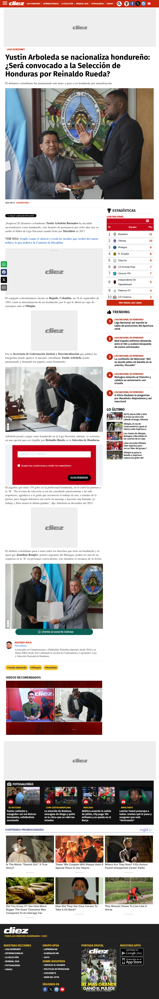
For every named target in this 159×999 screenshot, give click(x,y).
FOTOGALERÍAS (23, 784)
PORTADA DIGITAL (92, 945)
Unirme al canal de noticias (57, 632)
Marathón (51, 667)
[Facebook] (45, 989)
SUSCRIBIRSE (79, 477)
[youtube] (62, 989)
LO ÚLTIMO (116, 409)
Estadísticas (124, 210)
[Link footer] (16, 930)
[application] (54, 708)
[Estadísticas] (126, 3)
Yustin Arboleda (17, 667)
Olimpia (36, 667)
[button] (4, 264)
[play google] (137, 952)
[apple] (137, 961)
